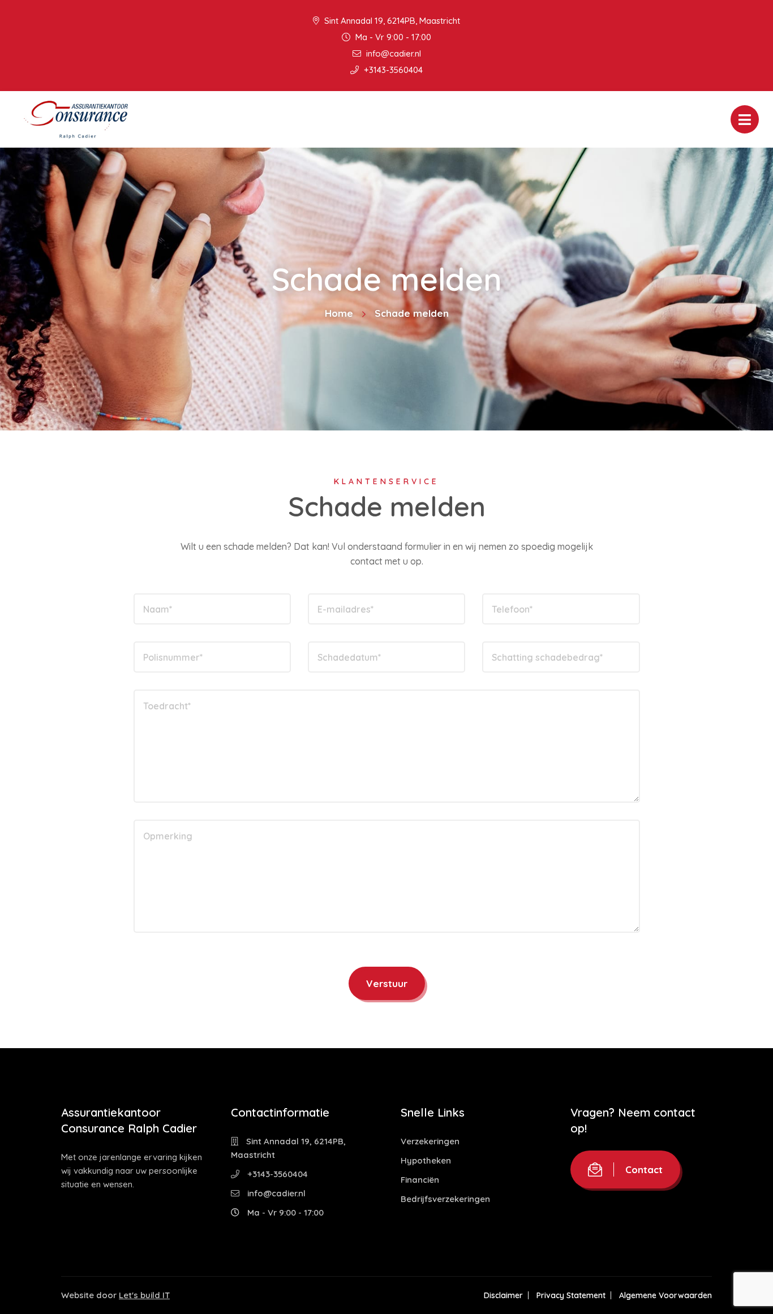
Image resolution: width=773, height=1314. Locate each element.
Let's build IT (144, 1295)
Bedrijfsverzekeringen (445, 1199)
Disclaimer (503, 1295)
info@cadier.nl (392, 53)
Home (339, 313)
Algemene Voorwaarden (665, 1295)
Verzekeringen (430, 1141)
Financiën (420, 1179)
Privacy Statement (570, 1295)
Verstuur (386, 983)
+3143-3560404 (392, 69)
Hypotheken (426, 1160)
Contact (644, 1169)
